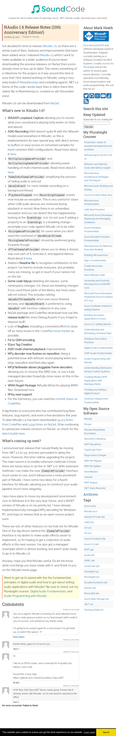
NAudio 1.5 (47, 55)
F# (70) (87, 533)
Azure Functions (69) (94, 538)
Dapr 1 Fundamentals (95, 260)
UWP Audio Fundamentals (98, 353)
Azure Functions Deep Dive (98, 195)
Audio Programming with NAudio (25, 596)
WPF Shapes (91, 482)
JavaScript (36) (92, 566)
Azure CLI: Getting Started (97, 324)
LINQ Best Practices (94, 209)
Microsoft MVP (96, 45)
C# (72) (87, 527)
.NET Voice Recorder (95, 488)
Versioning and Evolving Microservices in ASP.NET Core (97, 284)
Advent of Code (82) (94, 517)
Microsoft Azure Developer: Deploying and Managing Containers (98, 219)
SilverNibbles (91, 471)
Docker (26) (90, 588)
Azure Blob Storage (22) (96, 599)
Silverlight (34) (91, 571)
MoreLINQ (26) (91, 593)
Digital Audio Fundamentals (48, 591)
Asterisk (88, 477)
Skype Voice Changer (95, 455)
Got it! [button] (106, 732)
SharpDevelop (29, 82)
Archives (90, 494)
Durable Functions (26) (95, 582)
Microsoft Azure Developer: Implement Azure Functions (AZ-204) (98, 297)
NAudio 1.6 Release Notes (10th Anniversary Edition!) (32, 30)
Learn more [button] (89, 732)
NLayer (88, 424)
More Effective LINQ (94, 275)
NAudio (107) (90, 511)
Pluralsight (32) (91, 577)
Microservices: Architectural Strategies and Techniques (96, 177)
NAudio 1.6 (50, 46)
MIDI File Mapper (93, 460)
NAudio (35, 37)
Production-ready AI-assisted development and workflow (98, 146)
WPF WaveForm (92, 444)
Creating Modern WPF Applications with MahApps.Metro (95, 380)
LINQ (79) (89, 522)
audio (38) (89, 555)
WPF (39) (89, 549)
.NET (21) (88, 604)
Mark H (16, 649)
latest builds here (13, 433)
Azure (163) (90, 506)
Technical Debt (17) (93, 609)
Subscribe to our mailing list (97, 119)
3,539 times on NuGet (42, 424)
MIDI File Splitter (92, 466)
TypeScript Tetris (93, 449)
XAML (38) (89, 560)
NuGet (55, 103)
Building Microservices (96, 255)
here (13, 154)
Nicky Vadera (18, 637)
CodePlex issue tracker (55, 331)
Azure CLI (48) (91, 544)
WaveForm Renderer (95, 438)
